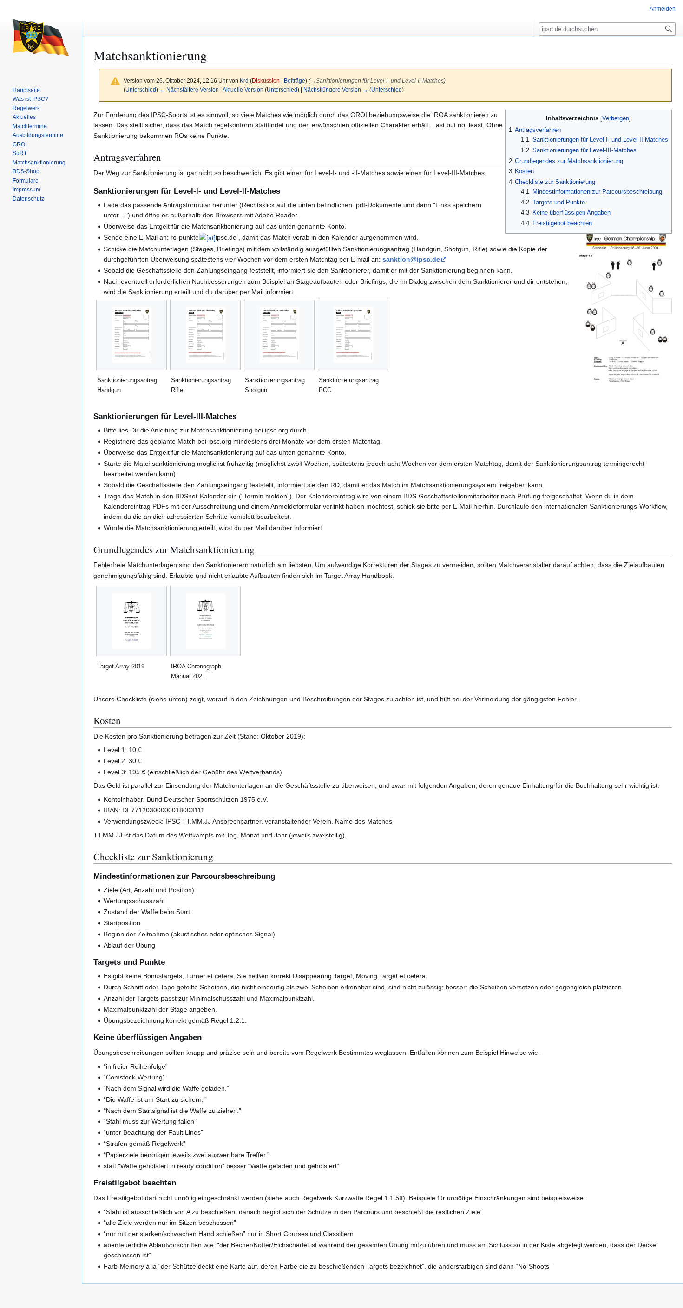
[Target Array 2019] (131, 621)
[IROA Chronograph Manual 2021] (205, 621)
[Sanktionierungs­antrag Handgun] (131, 335)
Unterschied (140, 89)
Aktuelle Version (243, 89)
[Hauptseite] (41, 37)
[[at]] (207, 237)
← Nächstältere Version (189, 89)
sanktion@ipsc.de (411, 259)
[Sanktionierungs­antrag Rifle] (205, 335)
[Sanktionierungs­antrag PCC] (353, 335)
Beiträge (294, 81)
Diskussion (266, 81)
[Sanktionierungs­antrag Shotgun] (279, 335)
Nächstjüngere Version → (335, 89)
